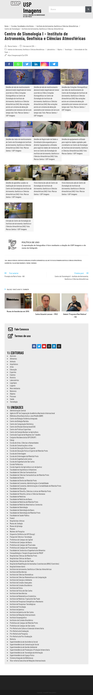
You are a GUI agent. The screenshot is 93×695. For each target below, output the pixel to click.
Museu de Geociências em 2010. (18, 311)
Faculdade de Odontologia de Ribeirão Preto (25, 512)
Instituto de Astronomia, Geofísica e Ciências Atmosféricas (26, 49)
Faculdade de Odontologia (19, 507)
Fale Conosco (22, 329)
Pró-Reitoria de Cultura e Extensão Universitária (27, 628)
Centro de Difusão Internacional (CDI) (22, 426)
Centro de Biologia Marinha (19, 421)
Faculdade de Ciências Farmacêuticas (23, 472)
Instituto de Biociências (18, 572)
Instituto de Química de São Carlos (22, 612)
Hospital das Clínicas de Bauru (20, 558)
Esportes (13, 372)
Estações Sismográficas (38, 260)
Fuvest (12, 518)
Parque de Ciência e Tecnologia (21, 537)
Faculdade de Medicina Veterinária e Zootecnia (26, 504)
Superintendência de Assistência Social (24, 641)
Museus (12, 529)
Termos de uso (23, 336)
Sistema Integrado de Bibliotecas (21, 658)
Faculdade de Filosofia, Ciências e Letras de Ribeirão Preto (30, 491)
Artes (12, 367)
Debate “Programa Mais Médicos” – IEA (75, 315)
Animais (13, 361)
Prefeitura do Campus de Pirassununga (23, 547)
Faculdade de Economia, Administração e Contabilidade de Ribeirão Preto (35, 486)
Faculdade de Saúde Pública (19, 515)
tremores (34, 263)
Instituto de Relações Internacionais (22, 615)
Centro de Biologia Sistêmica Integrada (23, 418)
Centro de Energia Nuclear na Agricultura (24, 432)
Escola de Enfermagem (18, 453)
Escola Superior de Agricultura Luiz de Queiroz (26, 467)
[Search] (88, 9)
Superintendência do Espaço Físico (22, 655)
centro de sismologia (24, 260)
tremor (28, 263)
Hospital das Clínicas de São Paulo (22, 561)
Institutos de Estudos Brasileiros (21, 620)
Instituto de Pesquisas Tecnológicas (22, 604)
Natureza (13, 391)
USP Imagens (32, 7)
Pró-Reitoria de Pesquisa (19, 633)
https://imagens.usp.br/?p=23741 (18, 55)
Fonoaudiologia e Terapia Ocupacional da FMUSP (26, 553)
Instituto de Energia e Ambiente (21, 580)
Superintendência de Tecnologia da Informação (26, 652)
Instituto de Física (16, 588)
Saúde (12, 399)
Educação (13, 369)
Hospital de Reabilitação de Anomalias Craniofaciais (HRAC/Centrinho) (34, 563)
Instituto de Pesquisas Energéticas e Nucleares (26, 601)
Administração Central (18, 410)
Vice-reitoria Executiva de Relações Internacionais (28, 660)
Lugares (13, 385)
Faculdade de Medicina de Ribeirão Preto (24, 502)
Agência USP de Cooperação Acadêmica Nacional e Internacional (32, 413)
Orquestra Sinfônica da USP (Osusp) (22, 534)
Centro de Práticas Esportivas (20, 429)
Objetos (59, 49)
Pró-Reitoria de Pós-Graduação (21, 636)
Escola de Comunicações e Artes (21, 445)
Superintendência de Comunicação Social (24, 644)
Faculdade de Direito (17, 477)
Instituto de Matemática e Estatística (23, 596)
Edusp (12, 440)
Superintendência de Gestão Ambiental (23, 647)
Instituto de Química (17, 609)
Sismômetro (8, 263)
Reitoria (13, 639)
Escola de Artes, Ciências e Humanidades (24, 442)
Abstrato (13, 356)
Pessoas (13, 396)
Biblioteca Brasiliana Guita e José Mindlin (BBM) (26, 416)
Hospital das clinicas (17, 520)
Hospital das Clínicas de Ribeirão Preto (23, 555)
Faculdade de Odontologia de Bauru (22, 510)
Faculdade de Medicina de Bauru (21, 499)
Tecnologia (68, 49)
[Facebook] (9, 64)
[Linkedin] (36, 64)
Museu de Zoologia (16, 523)
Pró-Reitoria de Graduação (19, 631)
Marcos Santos (12, 46)
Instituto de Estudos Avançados (21, 582)
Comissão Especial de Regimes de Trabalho (25, 434)
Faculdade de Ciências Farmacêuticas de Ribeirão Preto (29, 475)
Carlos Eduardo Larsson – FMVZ (46, 314)
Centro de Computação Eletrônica (21, 424)
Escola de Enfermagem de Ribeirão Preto (24, 456)
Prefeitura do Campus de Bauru (21, 542)
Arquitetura (14, 364)
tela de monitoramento (19, 263)
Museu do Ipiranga (16, 526)
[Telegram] (54, 64)
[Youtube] (44, 346)
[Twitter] (27, 64)
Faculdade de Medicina (18, 496)
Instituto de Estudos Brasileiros (21, 585)
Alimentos (13, 358)
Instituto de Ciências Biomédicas (21, 574)
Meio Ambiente (15, 388)
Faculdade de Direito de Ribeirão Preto (23, 480)
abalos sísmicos (12, 260)
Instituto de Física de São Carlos (21, 590)
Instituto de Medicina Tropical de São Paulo (25, 599)
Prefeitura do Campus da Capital (21, 539)
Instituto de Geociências (18, 593)
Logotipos (13, 383)
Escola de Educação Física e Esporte (22, 448)
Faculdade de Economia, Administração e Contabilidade (29, 483)
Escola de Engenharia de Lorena (21, 459)
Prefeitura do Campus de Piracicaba (22, 545)
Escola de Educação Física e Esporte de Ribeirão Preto (29, 450)
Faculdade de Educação (18, 488)
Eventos (13, 375)
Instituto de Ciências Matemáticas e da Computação (28, 577)
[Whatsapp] (18, 64)
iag (46, 260)
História (13, 377)
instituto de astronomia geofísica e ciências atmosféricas (64, 260)
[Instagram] (45, 64)
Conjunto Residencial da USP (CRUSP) (23, 437)
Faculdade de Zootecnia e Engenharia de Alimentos (27, 550)
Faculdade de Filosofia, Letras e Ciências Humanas (27, 494)
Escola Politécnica (16, 464)
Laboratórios (51, 49)
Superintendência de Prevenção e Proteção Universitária (30, 650)
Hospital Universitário (17, 566)
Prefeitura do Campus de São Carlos (22, 625)
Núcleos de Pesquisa (17, 531)
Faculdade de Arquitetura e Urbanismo (23, 469)
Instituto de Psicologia (18, 607)
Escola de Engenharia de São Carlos (22, 461)
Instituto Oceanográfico (18, 617)
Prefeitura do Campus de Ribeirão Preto (24, 623)
